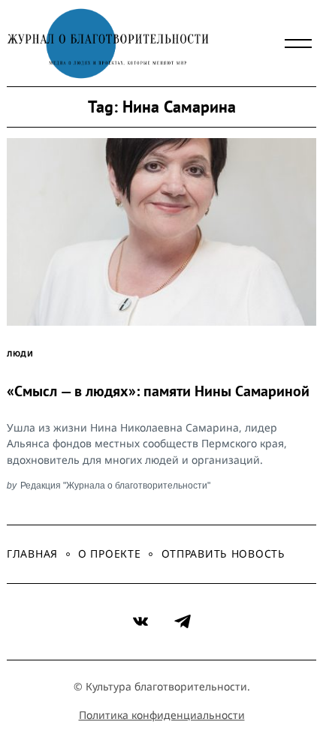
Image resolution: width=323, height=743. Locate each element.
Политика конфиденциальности (162, 715)
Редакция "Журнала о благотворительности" (115, 485)
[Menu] (298, 44)
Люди (20, 353)
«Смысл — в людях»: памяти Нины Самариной (158, 391)
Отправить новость (223, 553)
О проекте (109, 553)
